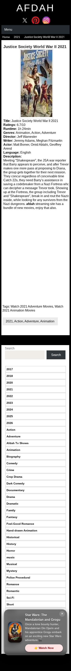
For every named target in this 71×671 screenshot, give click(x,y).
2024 (10, 409)
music (11, 557)
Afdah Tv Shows (18, 443)
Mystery (12, 570)
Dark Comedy (15, 483)
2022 (10, 396)
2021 (17, 37)
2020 (10, 382)
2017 (10, 369)
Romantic (13, 591)
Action (18, 321)
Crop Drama (14, 476)
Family (11, 510)
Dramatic (12, 503)
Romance (13, 584)
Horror (11, 550)
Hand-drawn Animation (22, 530)
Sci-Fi (10, 597)
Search (10, 348)
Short (10, 604)
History (11, 543)
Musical (12, 564)
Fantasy (12, 517)
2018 (10, 375)
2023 (10, 402)
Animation (47, 321)
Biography (14, 456)
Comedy (12, 463)
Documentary (15, 490)
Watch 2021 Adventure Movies (32, 306)
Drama (11, 496)
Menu (8, 29)
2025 (10, 416)
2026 (10, 423)
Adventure (31, 321)
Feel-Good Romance (20, 523)
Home (6, 37)
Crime (10, 470)
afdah (35, 8)
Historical (13, 537)
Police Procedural (18, 577)
